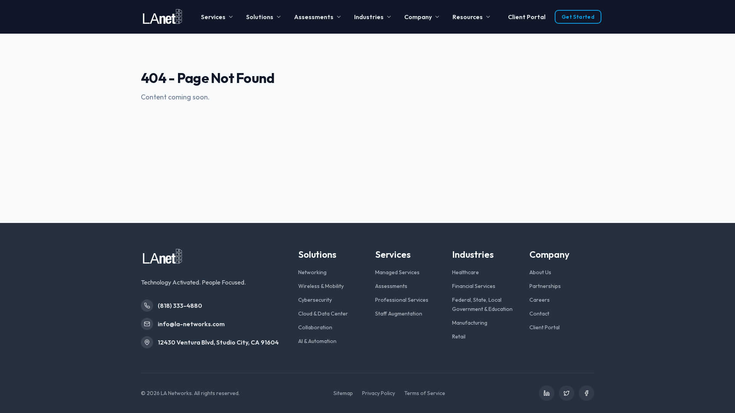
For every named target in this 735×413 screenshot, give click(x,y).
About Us (540, 272)
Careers (539, 299)
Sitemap (343, 393)
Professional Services (401, 299)
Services (213, 17)
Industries (369, 17)
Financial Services (473, 286)
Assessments (313, 17)
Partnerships (545, 286)
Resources (467, 17)
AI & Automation (317, 341)
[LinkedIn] (546, 393)
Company (418, 17)
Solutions (259, 17)
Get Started (578, 16)
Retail (459, 336)
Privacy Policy (378, 393)
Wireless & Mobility (321, 286)
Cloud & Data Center (323, 313)
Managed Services (397, 272)
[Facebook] (586, 393)
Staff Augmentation (398, 313)
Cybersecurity (315, 299)
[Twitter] (566, 393)
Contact (539, 313)
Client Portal (527, 17)
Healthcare (465, 272)
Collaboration (315, 327)
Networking (312, 272)
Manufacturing (469, 322)
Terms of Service (424, 393)
